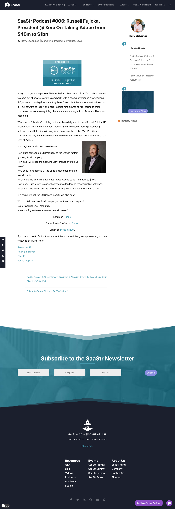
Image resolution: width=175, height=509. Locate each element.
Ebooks (69, 485)
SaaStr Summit (96, 468)
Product (70, 40)
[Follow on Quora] (91, 500)
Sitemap (116, 477)
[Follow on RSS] (84, 500)
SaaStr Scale (95, 477)
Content (87, 5)
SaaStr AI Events (106, 5)
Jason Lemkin (25, 247)
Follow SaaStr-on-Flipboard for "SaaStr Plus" (47, 291)
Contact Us (118, 473)
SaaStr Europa (96, 473)
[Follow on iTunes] (104, 500)
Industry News (129, 120)
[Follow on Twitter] (77, 500)
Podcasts (59, 40)
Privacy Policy (87, 446)
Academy (70, 481)
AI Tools (72, 5)
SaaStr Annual (96, 464)
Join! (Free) (160, 5)
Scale (79, 40)
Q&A (67, 464)
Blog (67, 468)
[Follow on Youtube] (97, 500)
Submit (151, 372)
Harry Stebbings (30, 40)
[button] (5, 506)
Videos (69, 473)
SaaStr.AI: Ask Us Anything (149, 503)
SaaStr (21, 256)
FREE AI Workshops (142, 5)
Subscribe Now (138, 111)
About (123, 5)
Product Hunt (67, 229)
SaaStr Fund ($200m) (55, 5)
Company (117, 468)
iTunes (67, 217)
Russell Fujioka (25, 260)
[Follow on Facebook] (71, 500)
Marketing (47, 40)
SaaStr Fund (119, 464)
